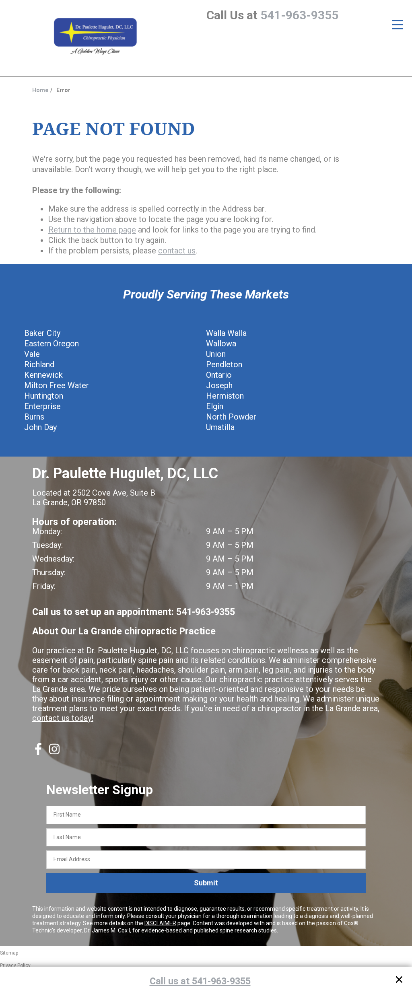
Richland (39, 364)
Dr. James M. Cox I (107, 930)
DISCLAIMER (160, 923)
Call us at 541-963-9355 (200, 981)
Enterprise (42, 406)
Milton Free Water (56, 385)
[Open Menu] (397, 24)
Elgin (214, 406)
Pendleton (224, 364)
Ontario (219, 375)
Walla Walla (226, 333)
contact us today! (62, 718)
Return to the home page (92, 230)
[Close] (399, 981)
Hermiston (225, 396)
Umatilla (220, 427)
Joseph (219, 385)
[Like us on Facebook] (38, 752)
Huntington (43, 396)
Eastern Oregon (51, 343)
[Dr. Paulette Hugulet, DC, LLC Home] (95, 37)
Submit (206, 883)
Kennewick (43, 375)
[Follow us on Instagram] (54, 752)
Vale (32, 354)
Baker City (42, 333)
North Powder (231, 417)
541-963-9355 (299, 15)
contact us (177, 250)
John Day (40, 427)
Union (216, 354)
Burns (34, 417)
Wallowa (221, 343)
